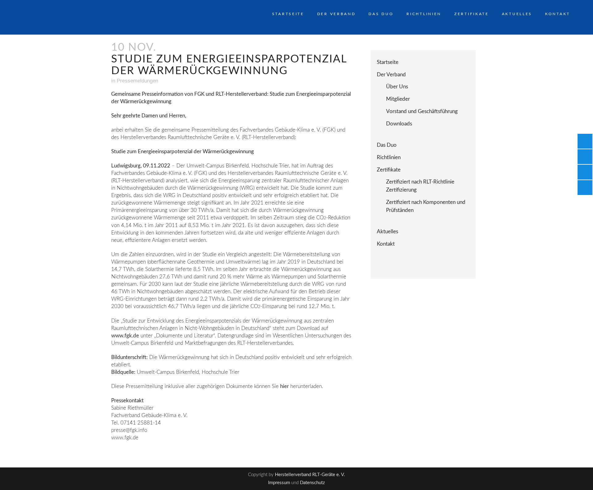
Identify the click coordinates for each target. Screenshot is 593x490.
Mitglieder (398, 99)
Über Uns (397, 86)
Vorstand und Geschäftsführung (422, 111)
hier (284, 386)
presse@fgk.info (129, 430)
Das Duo (387, 145)
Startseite (387, 62)
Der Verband (391, 74)
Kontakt (386, 244)
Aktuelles (387, 231)
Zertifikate (389, 169)
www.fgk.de (125, 335)
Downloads (399, 123)
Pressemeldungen (137, 81)
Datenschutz (312, 482)
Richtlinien (389, 157)
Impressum (279, 482)
